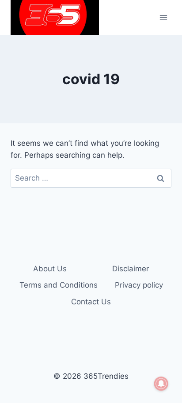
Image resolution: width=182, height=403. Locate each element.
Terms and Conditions (58, 285)
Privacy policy (139, 285)
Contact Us (91, 301)
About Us (50, 268)
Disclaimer (130, 268)
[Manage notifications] (161, 384)
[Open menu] (163, 17)
